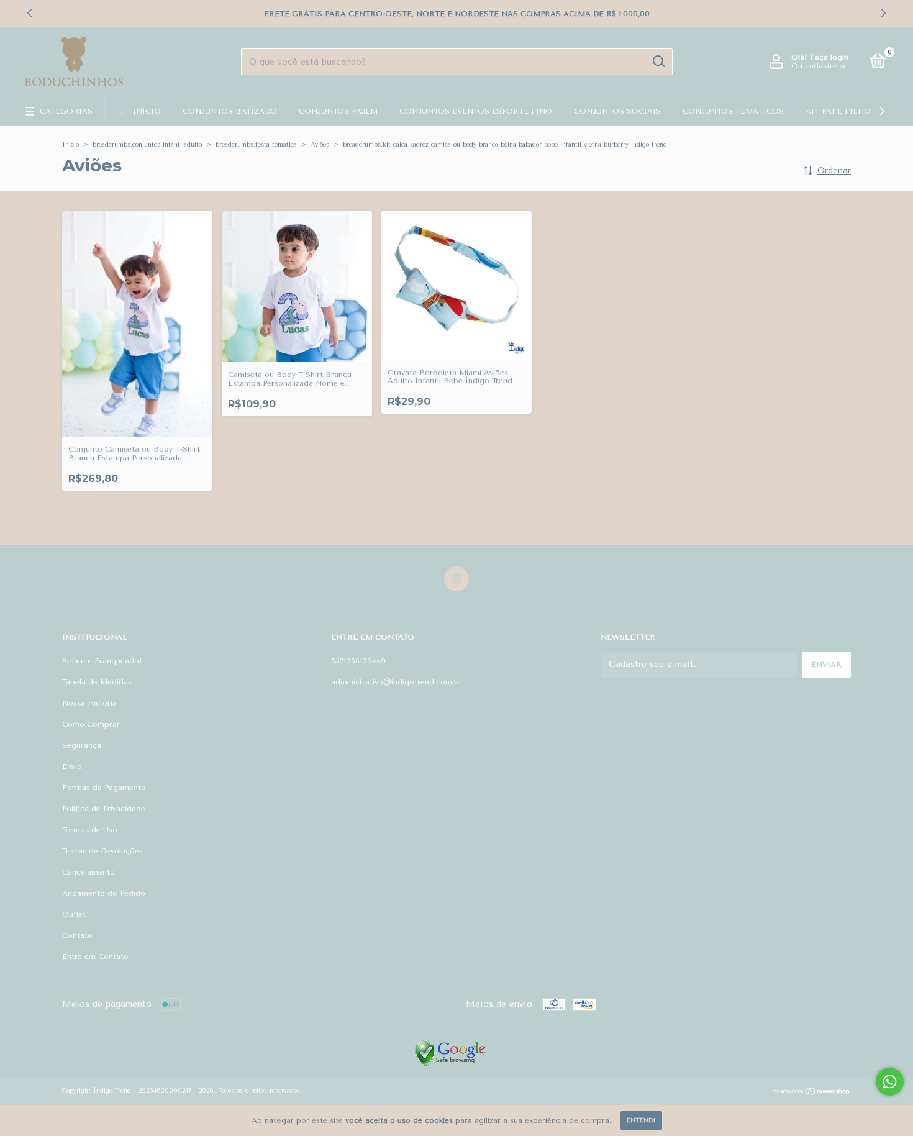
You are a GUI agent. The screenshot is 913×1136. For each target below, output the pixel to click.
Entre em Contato (95, 956)
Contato (77, 935)
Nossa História (89, 703)
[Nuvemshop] (812, 1093)
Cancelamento (88, 872)
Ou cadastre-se (819, 65)
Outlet (74, 914)
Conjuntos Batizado (230, 111)
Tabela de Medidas (97, 682)
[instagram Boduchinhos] (456, 578)
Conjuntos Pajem (338, 111)
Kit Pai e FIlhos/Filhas (857, 111)
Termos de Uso (89, 829)
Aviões (320, 144)
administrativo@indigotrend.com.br (396, 682)
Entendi (641, 1120)
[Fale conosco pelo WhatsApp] (890, 1082)
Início (147, 111)
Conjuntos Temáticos (733, 111)
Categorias (66, 111)
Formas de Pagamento (104, 787)
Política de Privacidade (103, 808)
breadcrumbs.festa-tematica (256, 144)
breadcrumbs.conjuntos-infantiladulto (147, 144)
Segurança (81, 745)
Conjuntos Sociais (617, 111)
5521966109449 (358, 661)
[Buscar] (658, 61)
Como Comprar (91, 724)
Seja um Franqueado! (102, 661)
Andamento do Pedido (103, 893)
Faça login (829, 57)
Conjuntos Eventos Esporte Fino (475, 111)
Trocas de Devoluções (102, 851)
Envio (72, 766)
